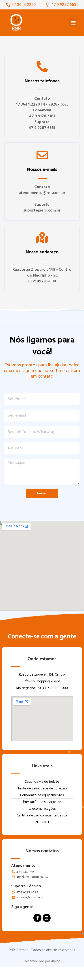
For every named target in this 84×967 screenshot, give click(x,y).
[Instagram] (47, 918)
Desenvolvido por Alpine (42, 961)
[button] (73, 22)
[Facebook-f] (37, 918)
